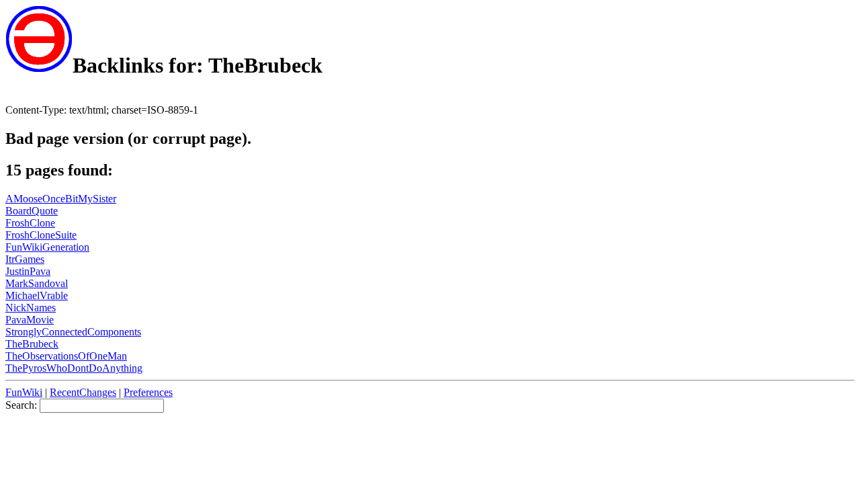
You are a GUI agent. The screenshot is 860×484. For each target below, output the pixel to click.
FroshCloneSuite (41, 235)
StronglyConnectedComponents (73, 331)
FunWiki (23, 392)
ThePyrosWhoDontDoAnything (73, 368)
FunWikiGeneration (47, 247)
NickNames (30, 307)
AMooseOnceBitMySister (60, 198)
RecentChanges (83, 392)
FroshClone (30, 223)
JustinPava (27, 271)
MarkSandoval (36, 283)
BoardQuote (31, 210)
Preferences (148, 392)
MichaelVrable (36, 295)
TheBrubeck (31, 344)
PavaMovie (29, 319)
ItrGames (24, 259)
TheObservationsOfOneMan (66, 356)
